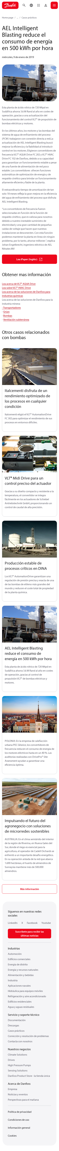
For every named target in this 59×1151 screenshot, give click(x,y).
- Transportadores (11, 307)
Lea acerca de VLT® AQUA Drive (19, 283)
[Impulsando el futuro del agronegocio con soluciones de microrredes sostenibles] (29, 796)
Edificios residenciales (19, 1001)
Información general (19, 1127)
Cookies (12, 1135)
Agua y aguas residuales (21, 1006)
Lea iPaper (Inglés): (27, 259)
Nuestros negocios (19, 1049)
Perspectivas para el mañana (23, 1099)
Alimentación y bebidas (21, 975)
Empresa (12, 1089)
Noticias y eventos (18, 1094)
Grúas (6, 311)
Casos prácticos (29, 17)
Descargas (13, 1025)
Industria (13, 980)
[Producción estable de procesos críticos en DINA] (29, 539)
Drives (11, 1060)
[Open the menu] (54, 5)
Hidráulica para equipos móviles (25, 991)
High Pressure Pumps (19, 1065)
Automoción (15, 953)
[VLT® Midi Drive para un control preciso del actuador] (29, 454)
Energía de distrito (18, 964)
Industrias (14, 948)
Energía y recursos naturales (23, 969)
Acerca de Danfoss (19, 1084)
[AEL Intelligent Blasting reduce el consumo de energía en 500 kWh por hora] (29, 624)
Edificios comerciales (19, 959)
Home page (7, 17)
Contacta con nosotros (20, 1041)
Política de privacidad (19, 1111)
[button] (38, 5)
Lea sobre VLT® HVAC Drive (16, 287)
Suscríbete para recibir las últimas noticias (29, 933)
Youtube (46, 922)
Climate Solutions (17, 1054)
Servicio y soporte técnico (23, 1015)
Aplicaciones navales (19, 985)
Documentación (17, 1020)
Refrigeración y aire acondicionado (27, 996)
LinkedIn (13, 922)
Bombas (7, 315)
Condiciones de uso (18, 1119)
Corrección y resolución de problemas (28, 1036)
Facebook (32, 922)
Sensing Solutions (17, 1070)
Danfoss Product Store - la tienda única (29, 1075)
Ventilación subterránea (16, 319)
